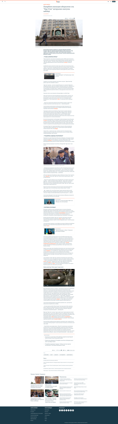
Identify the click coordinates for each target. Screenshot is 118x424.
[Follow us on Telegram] (69, 410)
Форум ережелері (33, 418)
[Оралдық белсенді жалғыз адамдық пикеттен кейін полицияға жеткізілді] (37, 380)
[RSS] (71, 410)
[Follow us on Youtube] (64, 410)
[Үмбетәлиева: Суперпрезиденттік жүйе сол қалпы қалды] (51, 380)
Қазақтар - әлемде (48, 413)
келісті (48, 225)
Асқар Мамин (67, 316)
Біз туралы (32, 411)
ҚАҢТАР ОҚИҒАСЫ (46, 4)
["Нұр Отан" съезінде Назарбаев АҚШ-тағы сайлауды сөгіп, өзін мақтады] (49, 202)
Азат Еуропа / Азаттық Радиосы (50, 271)
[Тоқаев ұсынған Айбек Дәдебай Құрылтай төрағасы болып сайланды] (37, 393)
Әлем (46, 420)
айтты (58, 99)
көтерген (58, 299)
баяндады (56, 108)
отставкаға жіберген (58, 319)
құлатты (49, 262)
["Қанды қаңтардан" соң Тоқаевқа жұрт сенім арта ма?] (49, 76)
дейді (52, 316)
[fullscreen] (74, 285)
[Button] (66, 18)
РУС (111, 1)
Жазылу (32, 420)
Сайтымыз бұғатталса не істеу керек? (37, 413)
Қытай (46, 418)
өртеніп (44, 261)
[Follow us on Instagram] (66, 410)
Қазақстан (46, 411)
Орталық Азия (47, 415)
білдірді (56, 128)
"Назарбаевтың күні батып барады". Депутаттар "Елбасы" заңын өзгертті (58, 270)
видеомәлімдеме (62, 212)
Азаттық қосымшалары (34, 415)
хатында (65, 62)
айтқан (60, 218)
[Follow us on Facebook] (60, 410)
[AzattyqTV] (108, 1)
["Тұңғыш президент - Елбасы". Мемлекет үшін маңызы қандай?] (49, 231)
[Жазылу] (73, 410)
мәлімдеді (50, 140)
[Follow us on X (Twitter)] (62, 410)
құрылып (47, 176)
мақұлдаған (48, 250)
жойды (53, 263)
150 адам (45, 120)
